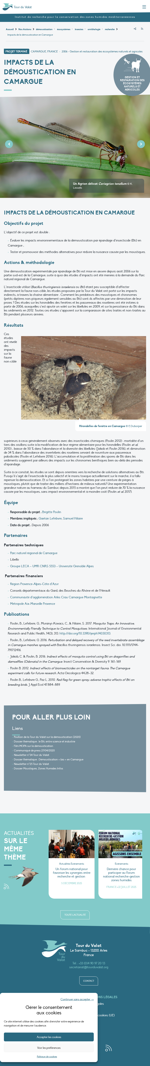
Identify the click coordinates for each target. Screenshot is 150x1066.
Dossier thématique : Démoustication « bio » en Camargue (48, 759)
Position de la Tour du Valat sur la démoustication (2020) (47, 737)
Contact (88, 981)
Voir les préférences (49, 1048)
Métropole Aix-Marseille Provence (32, 604)
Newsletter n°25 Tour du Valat (31, 764)
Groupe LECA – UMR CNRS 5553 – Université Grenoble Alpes (52, 566)
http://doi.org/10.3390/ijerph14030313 (85, 633)
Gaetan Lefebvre (50, 518)
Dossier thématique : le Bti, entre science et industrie (44, 741)
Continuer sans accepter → (77, 999)
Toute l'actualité (75, 914)
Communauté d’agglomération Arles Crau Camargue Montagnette (56, 597)
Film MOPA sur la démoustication (33, 746)
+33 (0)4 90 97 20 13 (92, 963)
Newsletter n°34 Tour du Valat (31, 755)
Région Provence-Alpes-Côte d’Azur (34, 584)
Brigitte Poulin (51, 512)
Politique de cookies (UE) (98, 1015)
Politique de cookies (47, 1056)
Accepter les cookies (49, 1037)
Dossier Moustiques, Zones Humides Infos (38, 768)
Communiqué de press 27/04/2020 (34, 750)
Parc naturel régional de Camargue (33, 553)
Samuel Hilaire (73, 518)
